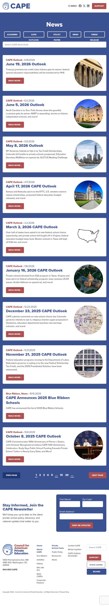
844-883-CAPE (10, 569)
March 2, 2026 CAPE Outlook (32, 227)
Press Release (94, 35)
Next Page (97, 475)
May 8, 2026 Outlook (24, 145)
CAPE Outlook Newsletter (74, 554)
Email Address (67, 511)
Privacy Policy (64, 592)
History (40, 563)
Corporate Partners (41, 581)
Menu (73, 5)
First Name (65, 499)
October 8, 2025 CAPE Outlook (33, 436)
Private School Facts (58, 547)
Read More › (14, 80)
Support (99, 6)
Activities (40, 559)
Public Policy (57, 552)
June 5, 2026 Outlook (25, 104)
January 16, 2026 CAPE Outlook (34, 270)
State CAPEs (40, 575)
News (75, 34)
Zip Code (87, 499)
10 (61, 475)
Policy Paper (57, 35)
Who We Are (40, 569)
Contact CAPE (74, 545)
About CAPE (39, 550)
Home (39, 545)
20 (67, 475)
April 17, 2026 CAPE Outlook (31, 186)
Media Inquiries (74, 549)
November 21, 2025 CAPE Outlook (36, 354)
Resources (56, 555)
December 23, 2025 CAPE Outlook (36, 311)
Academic (12, 34)
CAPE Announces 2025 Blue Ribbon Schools (38, 400)
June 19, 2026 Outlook (26, 64)
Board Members (96, 572)
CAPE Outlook (34, 35)
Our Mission (42, 555)
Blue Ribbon (13, 394)
